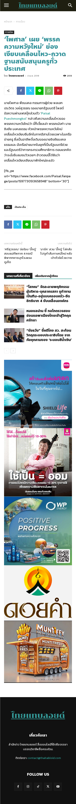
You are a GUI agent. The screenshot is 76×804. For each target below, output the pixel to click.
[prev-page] (6, 350)
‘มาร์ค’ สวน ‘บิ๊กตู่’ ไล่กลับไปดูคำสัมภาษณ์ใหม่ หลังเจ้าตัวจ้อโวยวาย (56, 253)
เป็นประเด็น (20, 207)
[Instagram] (28, 787)
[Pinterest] (58, 91)
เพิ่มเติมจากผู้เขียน (46, 276)
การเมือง (20, 21)
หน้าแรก (8, 21)
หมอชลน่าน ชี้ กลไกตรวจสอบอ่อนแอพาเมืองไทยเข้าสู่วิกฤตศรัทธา (48, 315)
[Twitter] (30, 91)
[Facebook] (21, 91)
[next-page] (13, 350)
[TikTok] (38, 787)
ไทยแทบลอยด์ (16, 75)
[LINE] (39, 91)
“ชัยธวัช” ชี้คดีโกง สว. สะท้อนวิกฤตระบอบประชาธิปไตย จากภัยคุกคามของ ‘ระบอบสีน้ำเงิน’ (49, 335)
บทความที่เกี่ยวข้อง (18, 276)
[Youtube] (58, 787)
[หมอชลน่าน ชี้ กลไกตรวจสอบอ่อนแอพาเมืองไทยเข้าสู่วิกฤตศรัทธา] (14, 316)
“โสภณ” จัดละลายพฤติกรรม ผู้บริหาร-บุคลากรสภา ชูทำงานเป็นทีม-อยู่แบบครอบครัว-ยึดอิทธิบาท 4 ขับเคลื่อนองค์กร (48, 293)
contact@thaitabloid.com (44, 758)
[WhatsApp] (49, 91)
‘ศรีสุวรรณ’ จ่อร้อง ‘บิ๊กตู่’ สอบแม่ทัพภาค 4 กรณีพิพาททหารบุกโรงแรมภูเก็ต (20, 255)
